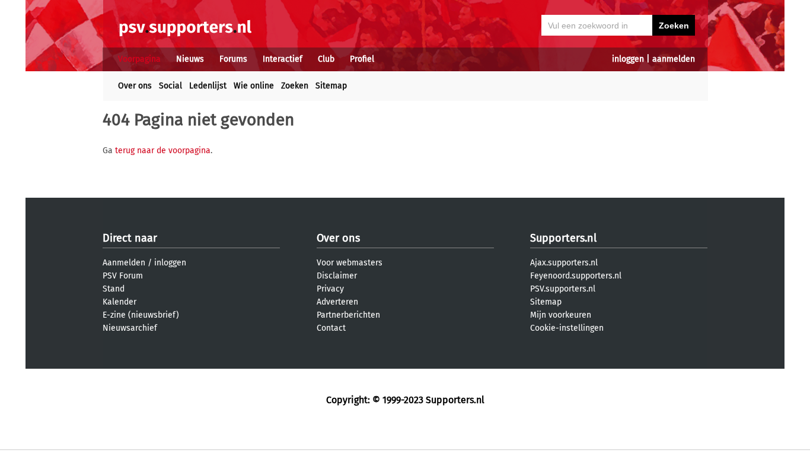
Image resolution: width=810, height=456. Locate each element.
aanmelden (673, 59)
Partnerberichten (348, 315)
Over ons (135, 86)
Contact (331, 328)
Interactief (282, 59)
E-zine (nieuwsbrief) (141, 315)
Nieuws (190, 59)
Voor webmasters (349, 263)
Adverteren (337, 302)
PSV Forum (123, 276)
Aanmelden (124, 263)
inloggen (628, 59)
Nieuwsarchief (130, 328)
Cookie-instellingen (567, 328)
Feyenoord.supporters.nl (575, 276)
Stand (114, 289)
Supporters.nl (563, 238)
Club (326, 59)
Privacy (330, 289)
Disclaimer (337, 276)
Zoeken (294, 86)
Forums (233, 59)
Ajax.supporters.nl (564, 263)
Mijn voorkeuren (560, 315)
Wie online (254, 86)
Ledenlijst (208, 86)
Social (170, 86)
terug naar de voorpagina (163, 150)
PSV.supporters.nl (562, 289)
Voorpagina (139, 59)
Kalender (119, 302)
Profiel (362, 59)
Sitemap (331, 86)
